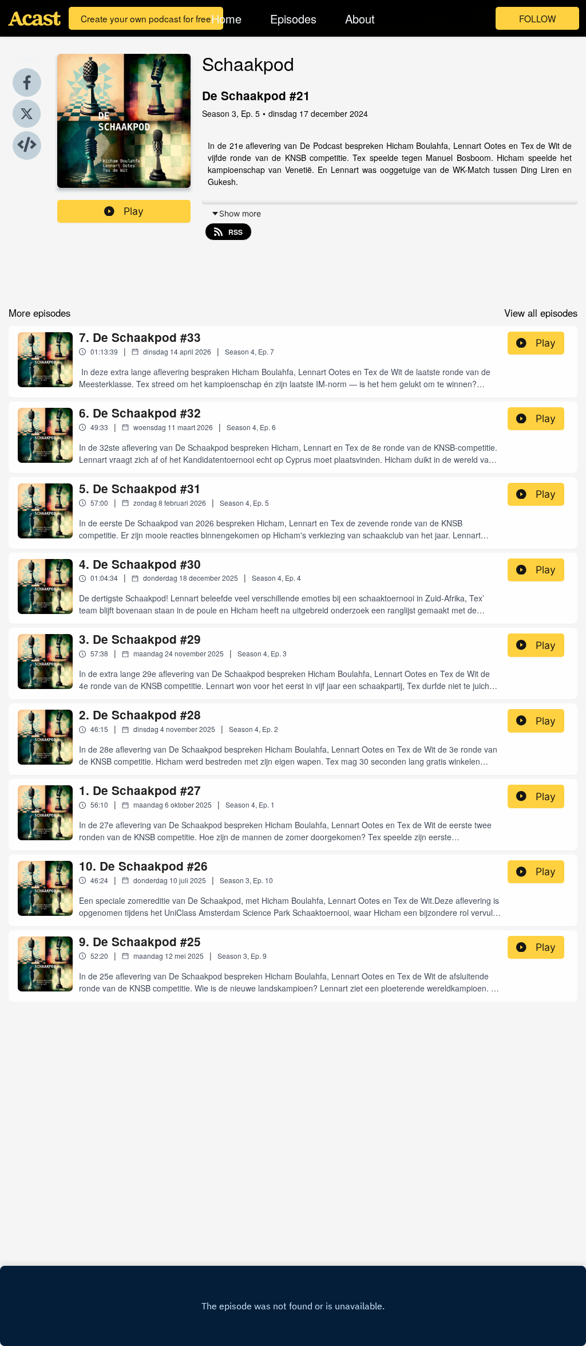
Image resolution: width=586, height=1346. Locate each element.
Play (134, 211)
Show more (240, 213)
